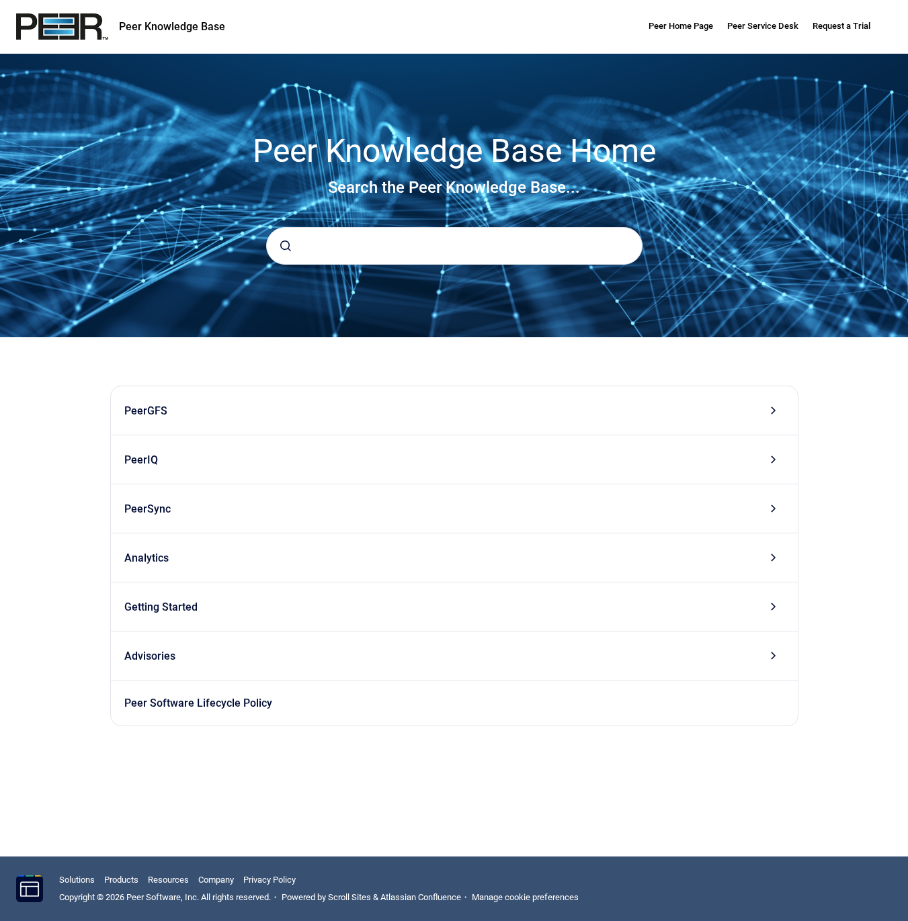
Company (216, 880)
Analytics (146, 558)
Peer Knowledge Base (172, 26)
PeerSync (147, 508)
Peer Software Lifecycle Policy (198, 703)
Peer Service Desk (762, 26)
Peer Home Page (681, 26)
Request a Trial (841, 26)
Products (121, 880)
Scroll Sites (349, 897)
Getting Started (161, 607)
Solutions (77, 880)
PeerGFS (145, 410)
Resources (168, 880)
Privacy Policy (269, 880)
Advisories (149, 656)
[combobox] (454, 246)
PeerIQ (141, 459)
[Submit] (285, 246)
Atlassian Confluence (420, 897)
